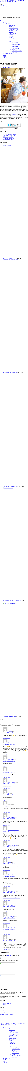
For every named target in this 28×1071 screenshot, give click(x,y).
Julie (3, 67)
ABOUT (5, 1061)
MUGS (13, 1050)
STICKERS (15, 1051)
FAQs (4, 1010)
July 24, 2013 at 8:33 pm (9, 863)
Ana (9, 771)
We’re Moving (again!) (8, 139)
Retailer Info (6, 1004)
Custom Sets (12, 1043)
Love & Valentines (13, 1032)
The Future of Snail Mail (9, 135)
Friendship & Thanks (14, 1034)
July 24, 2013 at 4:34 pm (9, 744)
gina (9, 793)
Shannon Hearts (11, 891)
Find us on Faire (7, 1003)
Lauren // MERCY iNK (13, 830)
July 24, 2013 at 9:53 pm (9, 876)
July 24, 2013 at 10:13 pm (9, 892)
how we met (15, 114)
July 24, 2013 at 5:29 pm (9, 794)
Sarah (9, 862)
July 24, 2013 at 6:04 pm (9, 806)
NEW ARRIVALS (7, 1058)
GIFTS (10, 1046)
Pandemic (11, 1042)
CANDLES (15, 1047)
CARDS (8, 1028)
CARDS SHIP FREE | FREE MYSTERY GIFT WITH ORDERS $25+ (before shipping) (12, 1)
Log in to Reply (6, 738)
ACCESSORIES (16, 1049)
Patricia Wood (11, 817)
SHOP (4, 1027)
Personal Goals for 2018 (8, 138)
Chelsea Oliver (11, 874)
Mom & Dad (12, 1030)
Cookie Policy (12, 1014)
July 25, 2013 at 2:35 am (9, 918)
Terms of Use (2, 1014)
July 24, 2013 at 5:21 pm (9, 783)
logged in (8, 955)
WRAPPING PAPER (17, 1055)
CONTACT (6, 1062)
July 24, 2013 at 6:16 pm (9, 818)
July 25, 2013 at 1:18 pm (9, 929)
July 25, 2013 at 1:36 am (9, 906)
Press (4, 1012)
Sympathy (11, 1039)
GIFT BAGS (15, 1057)
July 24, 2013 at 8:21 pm (9, 846)
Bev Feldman (11, 905)
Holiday (11, 1040)
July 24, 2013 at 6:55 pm (9, 831)
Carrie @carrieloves (13, 927)
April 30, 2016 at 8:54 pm (9, 940)
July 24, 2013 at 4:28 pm (9, 732)
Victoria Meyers (11, 782)
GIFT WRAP (12, 1054)
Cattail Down (11, 916)
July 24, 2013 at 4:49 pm (9, 772)
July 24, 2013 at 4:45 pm (9, 761)
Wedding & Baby (13, 1035)
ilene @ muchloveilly (13, 845)
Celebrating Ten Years (8, 137)
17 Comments (7, 67)
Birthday (11, 1031)
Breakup (11, 1036)
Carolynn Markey (12, 742)
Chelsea (10, 731)
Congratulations (12, 1038)
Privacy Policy (7, 1014)
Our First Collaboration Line (9, 134)
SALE (4, 1059)
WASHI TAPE (15, 1053)
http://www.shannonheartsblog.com (11, 898)
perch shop (10, 759)
